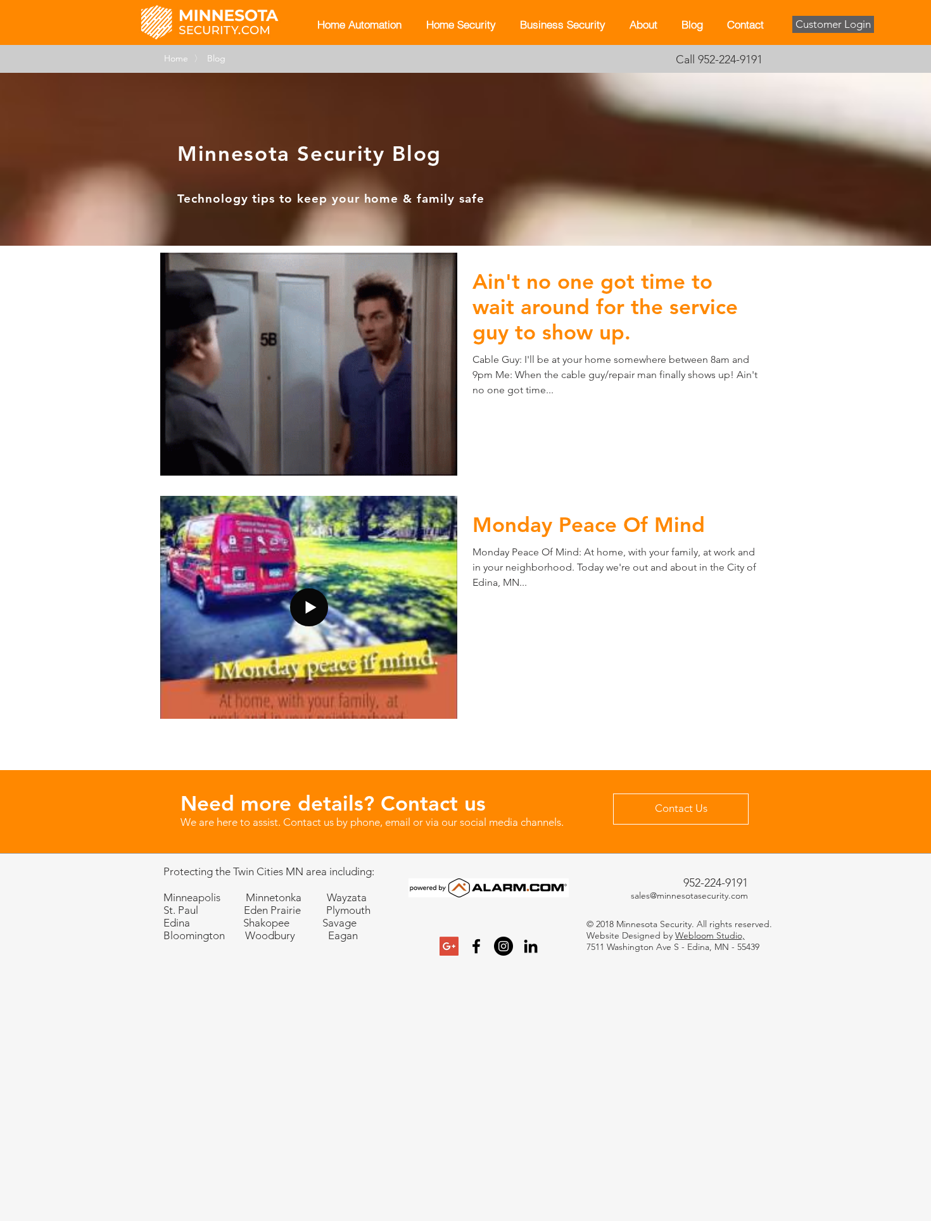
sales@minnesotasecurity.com (689, 895)
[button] (461, 24)
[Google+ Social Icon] (449, 946)
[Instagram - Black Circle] (503, 946)
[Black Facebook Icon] (476, 946)
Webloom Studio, (710, 935)
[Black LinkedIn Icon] (530, 946)
